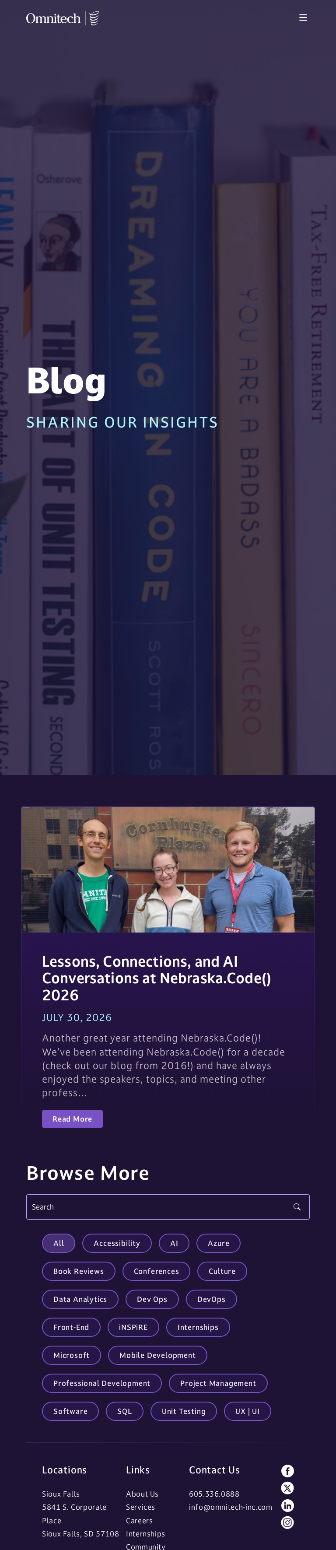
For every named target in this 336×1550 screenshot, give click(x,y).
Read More (72, 1119)
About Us (142, 1494)
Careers (139, 1520)
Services (140, 1507)
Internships (145, 1534)
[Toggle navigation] (303, 18)
